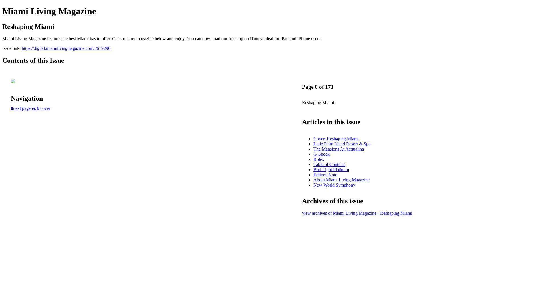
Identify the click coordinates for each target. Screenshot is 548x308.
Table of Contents (329, 164)
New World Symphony (334, 185)
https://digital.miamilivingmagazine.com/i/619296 (66, 48)
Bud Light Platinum (331, 169)
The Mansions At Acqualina (338, 149)
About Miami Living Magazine (341, 179)
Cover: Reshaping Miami (336, 138)
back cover (40, 108)
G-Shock (321, 154)
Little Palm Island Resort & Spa (341, 143)
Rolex (318, 159)
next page (22, 108)
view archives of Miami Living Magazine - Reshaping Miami (357, 213)
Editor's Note (325, 174)
